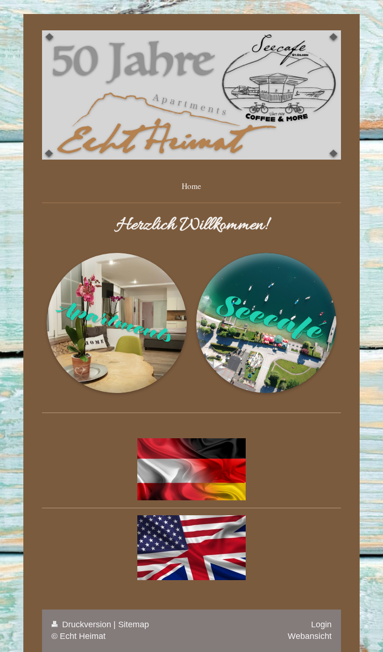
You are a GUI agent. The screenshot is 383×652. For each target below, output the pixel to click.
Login (321, 624)
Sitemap (133, 624)
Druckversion (86, 624)
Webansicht (310, 636)
